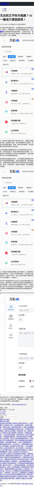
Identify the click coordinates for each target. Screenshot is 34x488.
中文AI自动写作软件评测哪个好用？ (15, 474)
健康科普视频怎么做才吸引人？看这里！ (18, 469)
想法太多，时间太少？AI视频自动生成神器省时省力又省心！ (16, 470)
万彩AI (19, 483)
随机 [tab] (8, 419)
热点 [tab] (4, 419)
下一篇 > (3, 413)
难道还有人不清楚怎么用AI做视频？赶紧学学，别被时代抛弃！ (16, 432)
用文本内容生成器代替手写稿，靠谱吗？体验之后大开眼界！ (17, 478)
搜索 (2, 417)
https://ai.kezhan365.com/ (19, 404)
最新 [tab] (1, 419)
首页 (5, 9)
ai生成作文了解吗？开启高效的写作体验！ (13, 453)
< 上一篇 (3, 411)
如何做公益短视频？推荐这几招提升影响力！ (14, 423)
